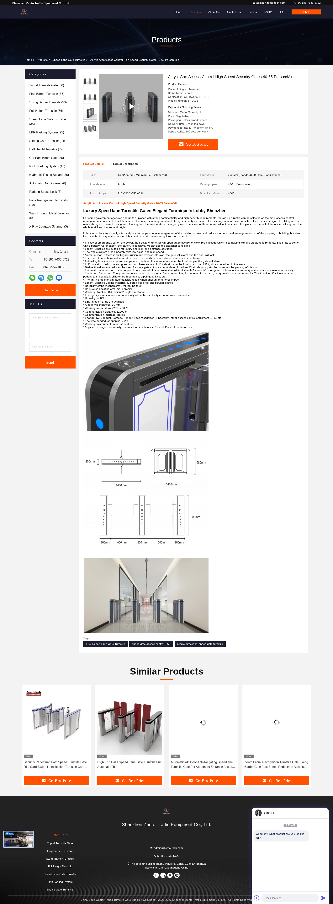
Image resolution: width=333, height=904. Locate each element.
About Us (213, 11)
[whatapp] (50, 278)
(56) (46, 85)
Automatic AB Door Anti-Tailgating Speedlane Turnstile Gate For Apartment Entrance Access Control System (128, 765)
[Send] (323, 898)
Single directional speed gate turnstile (200, 643)
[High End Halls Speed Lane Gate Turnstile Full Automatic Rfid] (56, 722)
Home (178, 11)
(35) (46, 93)
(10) (48, 203)
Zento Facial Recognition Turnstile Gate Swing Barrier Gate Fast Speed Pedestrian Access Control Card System (203, 765)
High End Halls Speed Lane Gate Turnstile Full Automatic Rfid (56, 764)
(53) (48, 102)
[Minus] (323, 813)
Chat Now (50, 290)
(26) (46, 157)
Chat (306, 11)
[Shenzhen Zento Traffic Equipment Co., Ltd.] (24, 12)
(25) (46, 132)
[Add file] (256, 898)
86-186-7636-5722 (309, 2)
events (252, 11)
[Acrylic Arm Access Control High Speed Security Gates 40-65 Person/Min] (131, 106)
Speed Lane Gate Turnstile (68, 59)
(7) (45, 149)
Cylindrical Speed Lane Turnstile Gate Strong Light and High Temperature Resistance (275, 764)
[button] (29, 732)
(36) (46, 110)
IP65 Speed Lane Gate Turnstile (105, 643)
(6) (47, 183)
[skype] (41, 277)
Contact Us (234, 11)
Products (195, 11)
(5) (48, 226)
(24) (47, 141)
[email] (58, 277)
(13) (47, 166)
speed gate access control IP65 (151, 643)
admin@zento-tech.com (271, 2)
